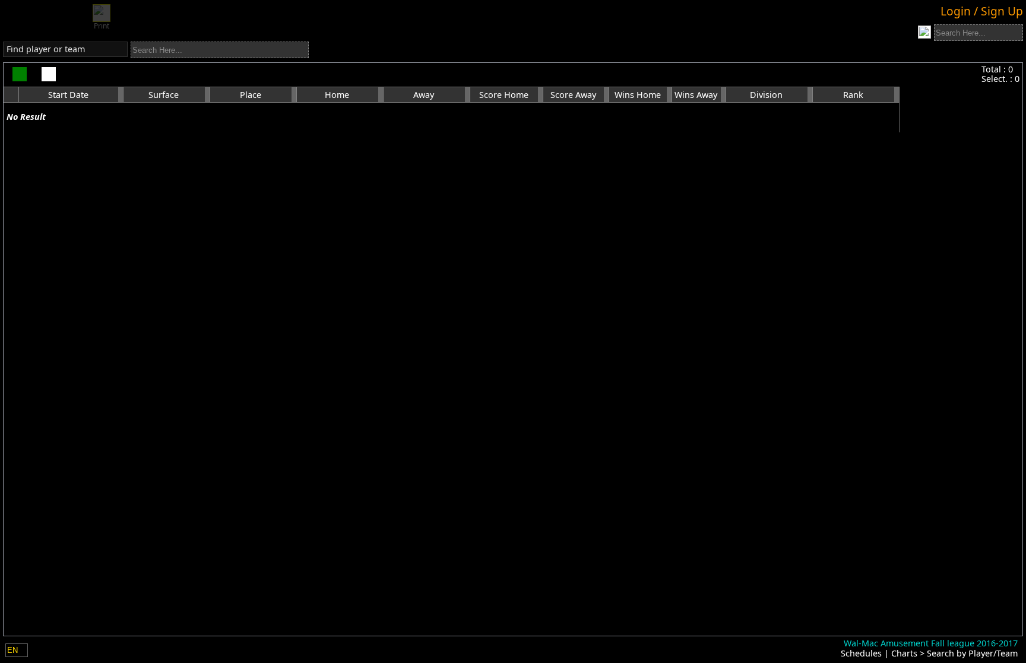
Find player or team (46, 49)
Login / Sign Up (981, 11)
